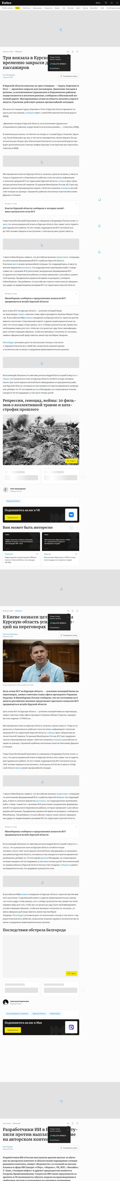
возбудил (10, 342)
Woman (71, 8)
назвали (29, 317)
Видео (57, 8)
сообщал (62, 181)
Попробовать (55, 68)
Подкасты (48, 8)
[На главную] (6, 3)
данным (36, 389)
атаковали (65, 188)
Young (85, 8)
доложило (26, 267)
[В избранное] (37, 554)
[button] (117, 3)
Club (102, 8)
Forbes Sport (9, 554)
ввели (15, 264)
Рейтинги (27, 8)
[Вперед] (83, 476)
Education (94, 8)
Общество (47, 554)
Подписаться (13, 517)
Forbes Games (10, 8)
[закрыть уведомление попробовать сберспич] (68, 58)
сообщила (30, 112)
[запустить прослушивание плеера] (68, 52)
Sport (78, 8)
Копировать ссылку (70, 76)
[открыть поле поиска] (111, 3)
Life (63, 8)
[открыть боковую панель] (106, 3)
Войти (98, 3)
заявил (21, 314)
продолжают (62, 257)
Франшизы (37, 8)
